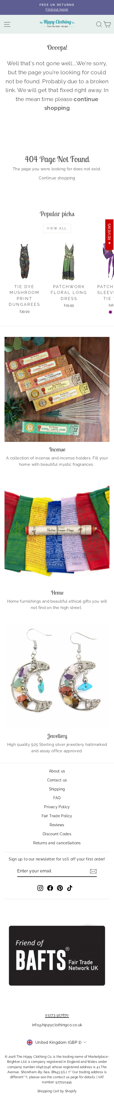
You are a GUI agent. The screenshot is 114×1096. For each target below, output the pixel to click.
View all (57, 228)
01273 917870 (57, 1015)
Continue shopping (57, 178)
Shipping (57, 789)
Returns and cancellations (57, 843)
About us (57, 771)
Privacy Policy (57, 807)
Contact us (57, 780)
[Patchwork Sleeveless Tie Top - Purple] (110, 312)
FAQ (56, 798)
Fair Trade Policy (57, 816)
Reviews (57, 825)
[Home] (57, 532)
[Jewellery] (57, 675)
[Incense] (57, 389)
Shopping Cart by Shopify (57, 1091)
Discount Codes (57, 834)
